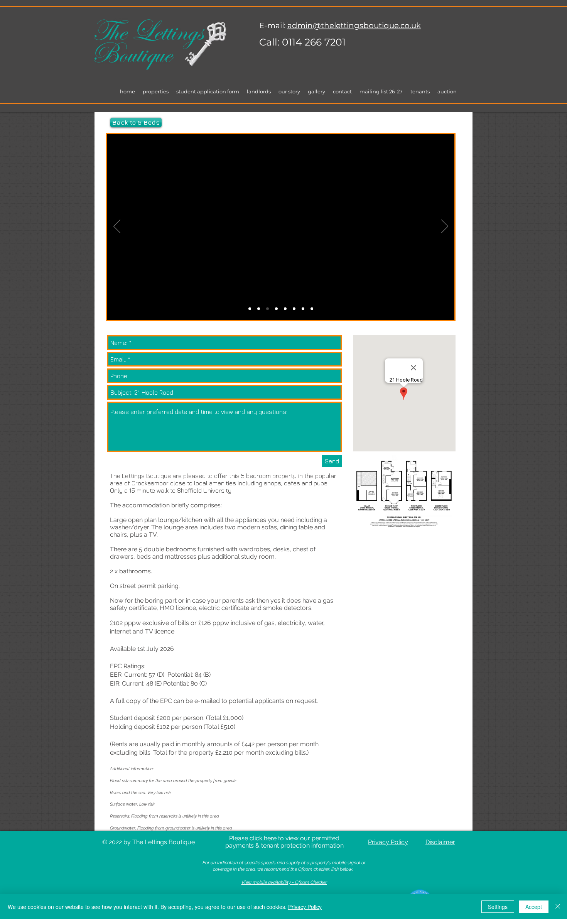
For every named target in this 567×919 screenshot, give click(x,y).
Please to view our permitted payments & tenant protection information (284, 842)
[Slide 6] (258, 308)
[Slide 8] (249, 308)
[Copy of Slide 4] (303, 308)
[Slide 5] (276, 308)
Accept (533, 907)
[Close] (557, 906)
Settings (498, 907)
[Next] (444, 227)
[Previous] (116, 227)
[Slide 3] (285, 308)
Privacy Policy (305, 907)
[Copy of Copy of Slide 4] (311, 308)
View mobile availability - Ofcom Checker (284, 882)
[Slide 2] (267, 308)
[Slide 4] (294, 308)
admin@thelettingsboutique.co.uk (354, 25)
